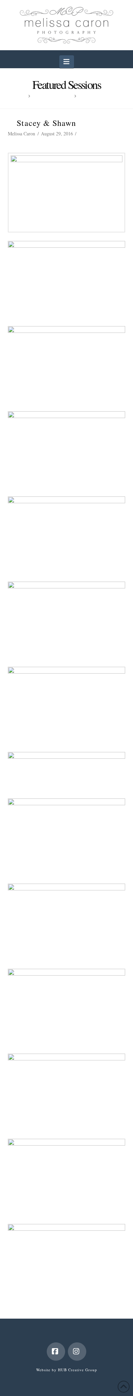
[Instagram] (77, 1351)
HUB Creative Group (77, 1369)
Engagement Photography (33, 140)
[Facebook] (56, 1351)
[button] (66, 61)
